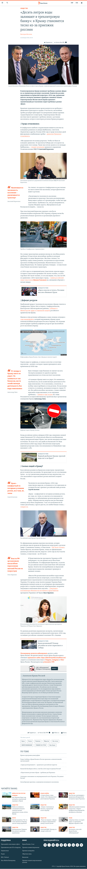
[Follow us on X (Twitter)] (49, 845)
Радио (3, 854)
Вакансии (25, 857)
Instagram (55, 660)
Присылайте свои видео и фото (10, 844)
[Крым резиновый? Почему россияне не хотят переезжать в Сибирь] (29, 644)
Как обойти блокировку (8, 860)
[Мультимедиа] (81, 3)
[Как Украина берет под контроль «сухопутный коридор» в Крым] (6, 795)
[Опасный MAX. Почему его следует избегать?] (35, 829)
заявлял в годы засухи (45, 394)
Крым (70, 818)
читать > (54, 668)
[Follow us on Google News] (61, 845)
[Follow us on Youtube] (53, 845)
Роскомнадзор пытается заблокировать (33, 653)
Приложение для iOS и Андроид (11, 847)
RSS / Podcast (5, 857)
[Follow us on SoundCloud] (69, 845)
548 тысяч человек (58, 547)
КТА (77, 3)
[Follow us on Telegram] (65, 845)
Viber (62, 660)
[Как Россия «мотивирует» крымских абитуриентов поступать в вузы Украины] (63, 795)
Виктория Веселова (26, 34)
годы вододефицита (27, 319)
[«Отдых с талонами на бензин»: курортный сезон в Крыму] (35, 806)
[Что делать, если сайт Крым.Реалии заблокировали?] (63, 829)
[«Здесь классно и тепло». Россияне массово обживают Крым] (29, 291)
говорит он (24, 507)
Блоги (14, 818)
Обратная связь (27, 854)
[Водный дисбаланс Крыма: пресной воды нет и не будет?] (29, 457)
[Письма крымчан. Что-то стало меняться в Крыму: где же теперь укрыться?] (6, 819)
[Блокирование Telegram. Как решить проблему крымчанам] (6, 829)
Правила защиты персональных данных (32, 861)
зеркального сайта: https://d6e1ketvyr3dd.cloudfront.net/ (46, 657)
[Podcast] (77, 845)
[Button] (48, 42)
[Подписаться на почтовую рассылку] (81, 845)
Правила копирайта (28, 850)
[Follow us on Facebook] (45, 845)
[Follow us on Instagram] (57, 845)
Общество (24, 8)
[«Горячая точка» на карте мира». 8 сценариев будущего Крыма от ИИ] (63, 819)
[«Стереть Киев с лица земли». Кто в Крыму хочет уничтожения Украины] (35, 795)
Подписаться (5, 850)
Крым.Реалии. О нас (28, 844)
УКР (72, 3)
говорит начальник (37, 147)
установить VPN (48, 662)
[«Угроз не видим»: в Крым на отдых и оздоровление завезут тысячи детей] (35, 819)
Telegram (48, 660)
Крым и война (44, 793)
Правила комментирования (30, 847)
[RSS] (73, 845)
